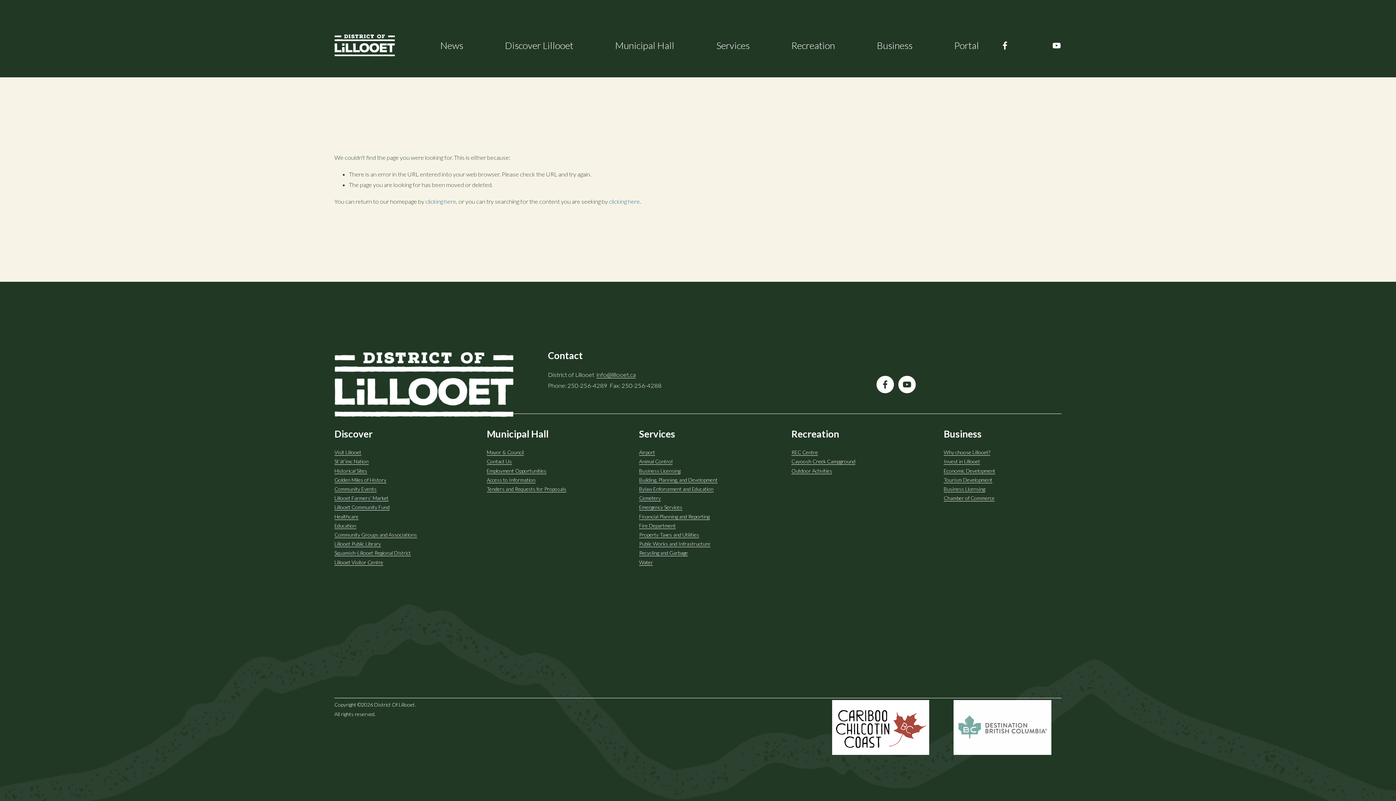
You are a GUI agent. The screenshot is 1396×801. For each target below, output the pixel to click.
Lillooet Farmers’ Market (361, 498)
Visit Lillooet (347, 452)
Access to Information (511, 480)
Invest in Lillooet (962, 461)
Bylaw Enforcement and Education (676, 489)
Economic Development (969, 471)
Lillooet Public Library (357, 544)
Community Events (355, 489)
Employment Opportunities (516, 471)
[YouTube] (1057, 45)
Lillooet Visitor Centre (358, 562)
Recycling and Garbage (663, 553)
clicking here (440, 201)
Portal (966, 45)
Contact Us (499, 461)
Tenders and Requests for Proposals (526, 489)
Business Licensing (660, 471)
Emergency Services (660, 507)
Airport (647, 452)
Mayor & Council (505, 452)
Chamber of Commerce (969, 498)
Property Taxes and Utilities (669, 535)
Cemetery (650, 498)
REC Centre (804, 452)
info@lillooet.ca (616, 374)
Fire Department (657, 526)
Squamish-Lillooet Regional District (372, 553)
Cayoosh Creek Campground (823, 461)
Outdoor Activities (811, 471)
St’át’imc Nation (351, 461)
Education (345, 526)
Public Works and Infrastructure (674, 544)
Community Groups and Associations (375, 535)
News (451, 45)
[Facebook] (1005, 45)
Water (646, 562)
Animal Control (656, 461)
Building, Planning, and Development (678, 480)
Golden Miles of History (360, 480)
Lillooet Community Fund (362, 507)
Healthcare (346, 516)
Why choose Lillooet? (967, 452)
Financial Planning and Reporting (674, 516)
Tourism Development (968, 480)
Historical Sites (350, 471)
